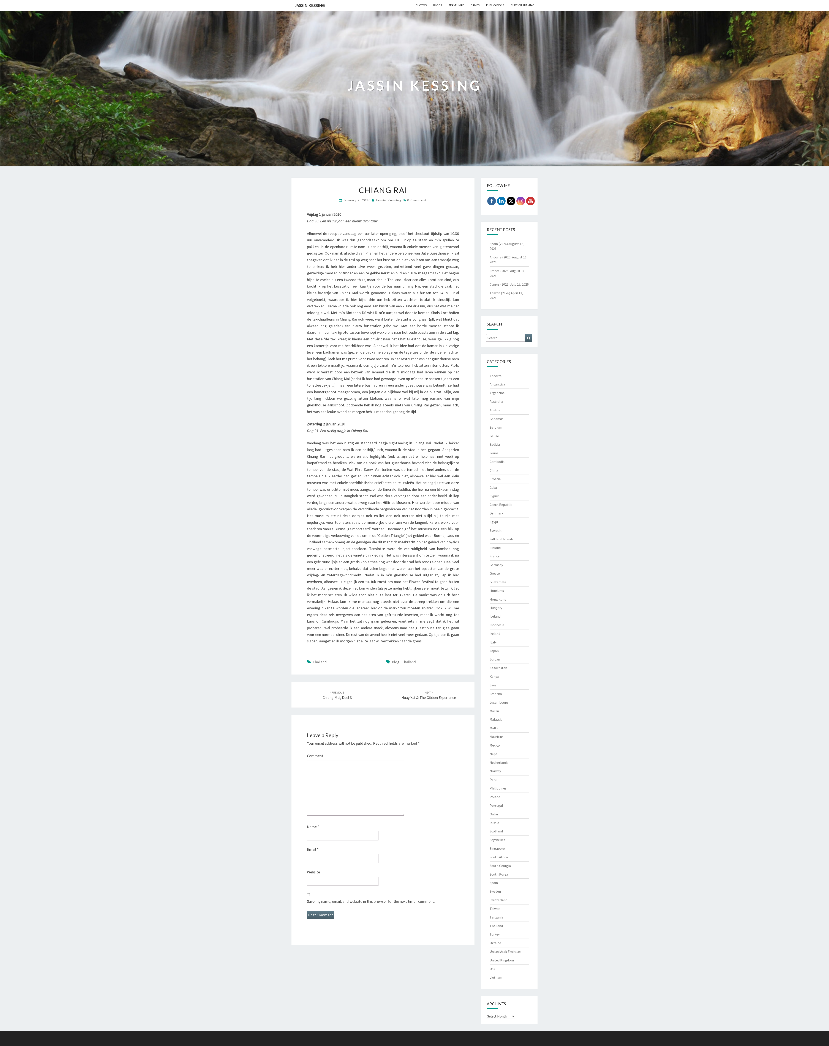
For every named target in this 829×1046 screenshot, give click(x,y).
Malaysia (496, 719)
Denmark (496, 513)
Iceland (495, 616)
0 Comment (417, 200)
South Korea (499, 874)
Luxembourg (499, 702)
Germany (496, 565)
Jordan (495, 659)
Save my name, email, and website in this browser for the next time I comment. (371, 901)
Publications (495, 5)
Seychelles (497, 840)
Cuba (493, 487)
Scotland (496, 831)
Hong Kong (498, 599)
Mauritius (496, 737)
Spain (494, 883)
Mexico (495, 745)
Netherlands (499, 762)
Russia (494, 823)
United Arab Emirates (505, 951)
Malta (494, 728)
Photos (421, 5)
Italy (493, 642)
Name (313, 826)
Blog (395, 661)
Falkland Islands (501, 539)
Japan (494, 651)
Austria (495, 410)
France (495, 556)
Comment (315, 755)
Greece (495, 573)
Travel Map (456, 5)
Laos (493, 685)
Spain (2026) (499, 244)
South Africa (499, 857)
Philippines (498, 788)
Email (313, 849)
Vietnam (496, 977)
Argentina (497, 393)
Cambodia (497, 461)
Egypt (494, 522)
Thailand (320, 661)
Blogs (437, 5)
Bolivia (495, 444)
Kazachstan (498, 668)
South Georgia (500, 866)
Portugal (496, 805)
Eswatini (496, 530)
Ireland (495, 633)
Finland (495, 548)
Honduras (497, 590)
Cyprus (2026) (499, 284)
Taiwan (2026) (500, 293)
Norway (495, 771)
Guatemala (498, 582)
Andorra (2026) (500, 257)
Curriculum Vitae (522, 5)
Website (313, 872)
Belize (494, 436)
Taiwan (495, 908)
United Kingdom (502, 960)
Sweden (495, 891)
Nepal (494, 754)
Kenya (494, 676)
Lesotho (496, 694)
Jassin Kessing (310, 5)
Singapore (497, 848)
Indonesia (497, 625)
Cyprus (495, 496)
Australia (496, 401)
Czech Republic (501, 504)
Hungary (496, 608)
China (494, 470)
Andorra (496, 376)
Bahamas (496, 419)
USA (492, 969)
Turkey (495, 934)
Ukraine (495, 943)
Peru (493, 779)
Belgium (496, 427)
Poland (495, 797)
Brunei (494, 453)
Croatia (495, 479)
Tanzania (496, 917)
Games (475, 5)
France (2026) (499, 271)
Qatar (494, 814)
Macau (494, 711)
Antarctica (497, 384)
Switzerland (498, 900)
